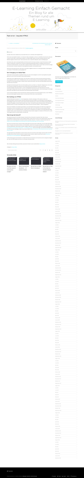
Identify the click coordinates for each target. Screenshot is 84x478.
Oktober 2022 (57, 245)
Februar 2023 (57, 236)
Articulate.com (46, 1)
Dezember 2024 (58, 186)
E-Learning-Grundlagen (59, 102)
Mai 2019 (56, 338)
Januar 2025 (57, 184)
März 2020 (57, 315)
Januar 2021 (57, 292)
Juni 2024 (57, 200)
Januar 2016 (57, 428)
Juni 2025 (57, 172)
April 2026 (57, 150)
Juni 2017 (57, 390)
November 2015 (58, 433)
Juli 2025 (56, 170)
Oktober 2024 (57, 191)
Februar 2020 (57, 317)
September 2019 (58, 329)
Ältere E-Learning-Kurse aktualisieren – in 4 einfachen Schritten (24, 168)
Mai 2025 (56, 175)
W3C (20, 99)
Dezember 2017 (58, 376)
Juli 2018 (56, 360)
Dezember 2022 (58, 240)
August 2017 (57, 385)
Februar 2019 (57, 344)
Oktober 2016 (57, 408)
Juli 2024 (56, 197)
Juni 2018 (57, 363)
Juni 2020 (57, 308)
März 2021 (57, 288)
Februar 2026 (57, 154)
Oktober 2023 (57, 218)
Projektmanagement (29, 48)
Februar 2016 (57, 426)
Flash (13, 147)
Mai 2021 (56, 283)
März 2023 (57, 234)
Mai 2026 (56, 148)
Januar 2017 (57, 401)
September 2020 (58, 301)
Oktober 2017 (57, 381)
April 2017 (57, 394)
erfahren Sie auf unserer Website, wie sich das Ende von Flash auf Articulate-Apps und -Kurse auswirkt (25, 121)
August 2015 (57, 440)
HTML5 (15, 147)
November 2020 (58, 297)
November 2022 (58, 243)
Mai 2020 (56, 311)
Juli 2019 (56, 333)
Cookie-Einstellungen (34, 476)
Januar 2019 (57, 347)
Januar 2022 (57, 265)
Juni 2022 (57, 254)
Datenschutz (28, 476)
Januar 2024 (57, 211)
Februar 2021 (57, 290)
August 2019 (57, 331)
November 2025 (58, 161)
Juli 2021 (56, 279)
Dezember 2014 (58, 458)
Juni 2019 (57, 335)
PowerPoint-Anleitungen (59, 109)
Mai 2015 (56, 446)
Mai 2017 (56, 392)
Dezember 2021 (58, 268)
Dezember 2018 (58, 349)
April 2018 (57, 367)
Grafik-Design (57, 105)
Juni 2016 (57, 417)
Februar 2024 (57, 209)
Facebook (54, 476)
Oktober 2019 (57, 326)
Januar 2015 (57, 455)
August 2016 (57, 412)
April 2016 (57, 421)
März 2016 (57, 424)
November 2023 (58, 215)
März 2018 (57, 369)
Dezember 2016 (58, 403)
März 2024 (57, 206)
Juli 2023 (56, 225)
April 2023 (57, 231)
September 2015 (58, 437)
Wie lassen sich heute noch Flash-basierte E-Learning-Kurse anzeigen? (66, 122)
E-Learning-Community (30, 1)
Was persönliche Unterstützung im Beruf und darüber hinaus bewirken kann (65, 125)
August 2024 (57, 195)
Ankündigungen (58, 89)
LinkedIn (64, 476)
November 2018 (58, 351)
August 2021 (57, 277)
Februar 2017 (57, 399)
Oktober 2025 (57, 163)
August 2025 (57, 168)
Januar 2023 (57, 238)
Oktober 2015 (57, 435)
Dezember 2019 (58, 322)
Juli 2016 (56, 415)
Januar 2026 (57, 157)
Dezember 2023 (58, 213)
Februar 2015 (57, 453)
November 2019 (58, 324)
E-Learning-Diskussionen (59, 100)
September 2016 (58, 410)
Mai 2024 (56, 202)
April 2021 (57, 286)
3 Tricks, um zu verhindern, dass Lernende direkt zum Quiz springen (65, 128)
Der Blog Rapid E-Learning (39, 1)
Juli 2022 (56, 252)
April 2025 (57, 177)
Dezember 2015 (58, 430)
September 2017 (58, 383)
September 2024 (58, 193)
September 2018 (58, 356)
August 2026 (57, 141)
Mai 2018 (56, 365)
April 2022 (57, 258)
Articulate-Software (58, 91)
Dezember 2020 (58, 295)
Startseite (58, 43)
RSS (68, 476)
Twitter (59, 476)
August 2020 (57, 304)
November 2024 (58, 188)
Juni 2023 (57, 227)
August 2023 (57, 222)
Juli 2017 (56, 387)
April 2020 (57, 313)
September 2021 (58, 274)
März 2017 (57, 397)
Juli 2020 (56, 306)
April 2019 (57, 340)
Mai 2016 (56, 419)
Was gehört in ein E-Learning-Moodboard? (62, 130)
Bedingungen (24, 476)
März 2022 (57, 261)
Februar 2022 (57, 263)
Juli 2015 (56, 442)
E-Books (56, 96)
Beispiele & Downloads (59, 93)
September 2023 (58, 220)
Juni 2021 (57, 281)
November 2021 (58, 270)
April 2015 (57, 449)
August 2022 (57, 249)
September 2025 (58, 166)
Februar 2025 (57, 182)
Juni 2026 (57, 145)
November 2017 (58, 378)
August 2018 (57, 358)
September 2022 (58, 247)
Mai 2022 (56, 256)
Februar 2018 (57, 372)
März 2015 (57, 451)
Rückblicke (57, 114)
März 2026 (57, 152)
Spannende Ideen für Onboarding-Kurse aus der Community (64, 134)
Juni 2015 (57, 444)
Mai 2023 (56, 229)
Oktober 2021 (57, 272)
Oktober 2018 (57, 354)
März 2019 (57, 342)
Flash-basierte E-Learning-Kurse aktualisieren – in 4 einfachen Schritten (20, 127)
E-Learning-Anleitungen (59, 98)
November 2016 (58, 406)
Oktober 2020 (57, 299)
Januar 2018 (57, 374)
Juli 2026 (56, 143)
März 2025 (57, 179)
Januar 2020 (57, 320)
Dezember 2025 (58, 159)
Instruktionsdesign (58, 107)
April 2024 (57, 204)
